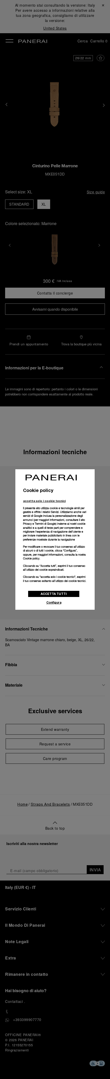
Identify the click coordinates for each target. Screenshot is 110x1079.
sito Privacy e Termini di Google (54, 521)
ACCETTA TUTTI (54, 594)
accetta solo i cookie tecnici (44, 500)
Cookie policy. (31, 558)
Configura (53, 602)
